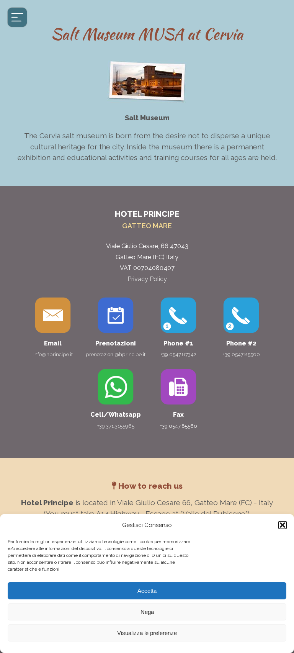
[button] (282, 525)
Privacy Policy (147, 279)
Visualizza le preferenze (147, 633)
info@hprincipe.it (53, 354)
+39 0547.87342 (178, 354)
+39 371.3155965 (115, 426)
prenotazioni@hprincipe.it (115, 354)
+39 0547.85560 (241, 354)
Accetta (147, 591)
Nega (147, 612)
